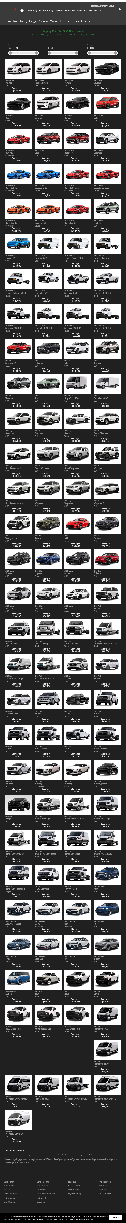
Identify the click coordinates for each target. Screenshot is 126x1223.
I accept (114, 1217)
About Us (97, 10)
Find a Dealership (105, 1193)
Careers (79, 10)
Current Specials (9, 1201)
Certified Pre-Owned (10, 1193)
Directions (102, 1189)
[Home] (10, 8)
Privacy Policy (49, 1219)
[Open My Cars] (119, 8)
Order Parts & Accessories (46, 1193)
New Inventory (32, 10)
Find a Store (88, 10)
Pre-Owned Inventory (46, 10)
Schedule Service (42, 1185)
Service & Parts (70, 10)
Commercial (59, 10)
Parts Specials (41, 1197)
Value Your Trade (73, 1189)
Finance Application (74, 1185)
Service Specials (42, 1189)
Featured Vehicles (10, 1197)
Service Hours (41, 1201)
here (91, 1219)
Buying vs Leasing (74, 1193)
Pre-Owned (7, 1189)
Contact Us (103, 1185)
